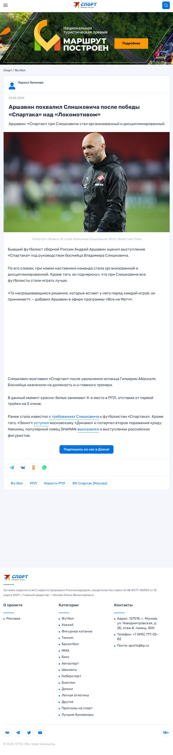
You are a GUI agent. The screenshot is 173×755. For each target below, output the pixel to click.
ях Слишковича (85, 416)
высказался (88, 429)
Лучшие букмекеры (77, 715)
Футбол (20, 70)
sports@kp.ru (138, 645)
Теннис (68, 638)
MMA (65, 650)
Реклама (13, 618)
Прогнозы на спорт (77, 708)
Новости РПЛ (54, 483)
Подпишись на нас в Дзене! (86, 449)
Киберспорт (71, 676)
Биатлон (68, 683)
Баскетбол (70, 644)
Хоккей (67, 625)
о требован (59, 416)
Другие (67, 702)
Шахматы (69, 670)
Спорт (7, 70)
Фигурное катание (77, 631)
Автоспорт (70, 663)
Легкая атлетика (75, 695)
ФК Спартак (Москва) (89, 483)
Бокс (65, 657)
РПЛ (33, 483)
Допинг (67, 689)
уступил (41, 423)
